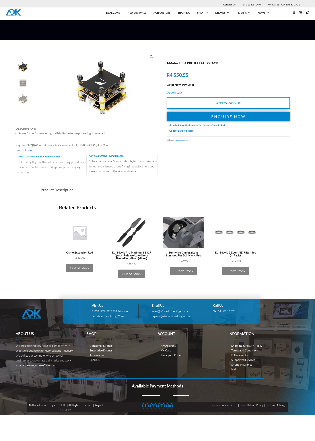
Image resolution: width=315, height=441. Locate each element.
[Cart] (302, 12)
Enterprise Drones (101, 350)
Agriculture (161, 12)
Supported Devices (243, 359)
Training (184, 12)
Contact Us (229, 4)
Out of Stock (80, 268)
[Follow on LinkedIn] (169, 406)
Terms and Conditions (245, 350)
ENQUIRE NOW (228, 116)
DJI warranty (239, 355)
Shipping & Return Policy (246, 345)
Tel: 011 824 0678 (251, 4)
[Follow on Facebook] (145, 406)
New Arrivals (136, 12)
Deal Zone (113, 12)
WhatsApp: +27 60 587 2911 (283, 4)
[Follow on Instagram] (161, 406)
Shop (200, 12)
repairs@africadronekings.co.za (171, 316)
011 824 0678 (226, 311)
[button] (151, 56)
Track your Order (171, 355)
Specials (95, 359)
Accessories (182, 140)
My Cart (165, 350)
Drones (220, 12)
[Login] (287, 12)
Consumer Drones (101, 345)
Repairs (242, 12)
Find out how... (25, 150)
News (261, 12)
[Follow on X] (153, 406)
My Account (168, 345)
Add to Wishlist (228, 103)
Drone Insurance (241, 364)
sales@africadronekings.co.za (170, 311)
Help (234, 369)
